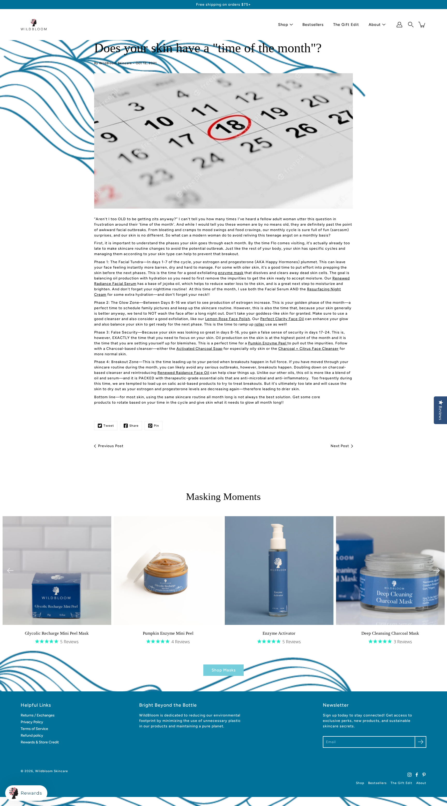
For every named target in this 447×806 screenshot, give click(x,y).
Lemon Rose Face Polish (227, 319)
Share (134, 425)
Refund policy (32, 735)
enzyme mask (230, 273)
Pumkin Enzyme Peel (267, 343)
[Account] (399, 24)
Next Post (340, 446)
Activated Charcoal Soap (199, 348)
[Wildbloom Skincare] (34, 25)
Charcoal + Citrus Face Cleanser (308, 348)
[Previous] (10, 570)
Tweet (108, 425)
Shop (283, 24)
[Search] (411, 24)
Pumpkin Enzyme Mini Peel (168, 633)
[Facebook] (416, 775)
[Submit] (420, 742)
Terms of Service (34, 729)
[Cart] (422, 24)
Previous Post (110, 446)
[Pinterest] (424, 775)
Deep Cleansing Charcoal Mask (390, 633)
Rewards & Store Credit (40, 742)
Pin (156, 425)
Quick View (57, 570)
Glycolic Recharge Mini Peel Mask (57, 633)
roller (259, 324)
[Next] (436, 570)
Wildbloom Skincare (51, 771)
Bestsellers (313, 24)
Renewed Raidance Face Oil (183, 373)
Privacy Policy (32, 722)
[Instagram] (409, 775)
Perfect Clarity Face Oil (282, 319)
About (375, 24)
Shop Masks (224, 670)
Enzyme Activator (279, 633)
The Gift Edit (346, 24)
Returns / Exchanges (38, 715)
